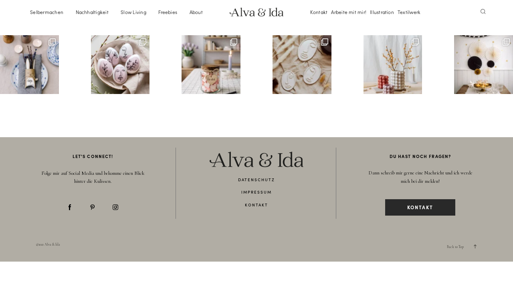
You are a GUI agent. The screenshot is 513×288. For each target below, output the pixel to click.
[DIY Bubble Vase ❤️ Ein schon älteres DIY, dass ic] (393, 64)
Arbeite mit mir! (348, 12)
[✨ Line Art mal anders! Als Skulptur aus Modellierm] (302, 64)
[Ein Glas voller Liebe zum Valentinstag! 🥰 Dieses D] (211, 64)
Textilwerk (409, 12)
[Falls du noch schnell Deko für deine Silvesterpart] (483, 64)
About (196, 12)
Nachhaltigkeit (92, 12)
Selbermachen (46, 12)
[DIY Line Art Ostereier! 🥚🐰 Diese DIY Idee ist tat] (120, 64)
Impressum (256, 192)
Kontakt (319, 12)
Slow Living (133, 12)
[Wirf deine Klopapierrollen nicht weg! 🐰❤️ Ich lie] (29, 64)
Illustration (382, 12)
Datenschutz (256, 179)
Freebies (167, 12)
